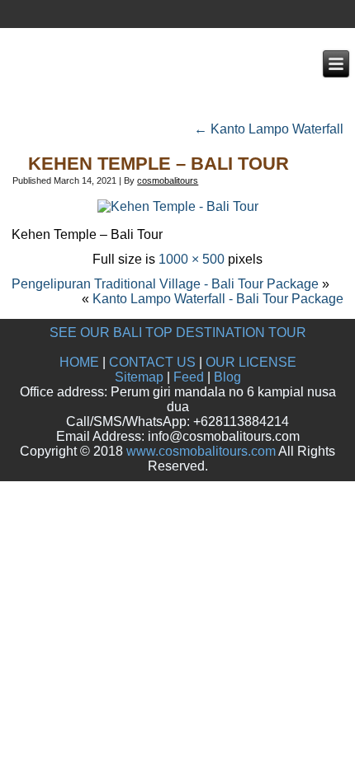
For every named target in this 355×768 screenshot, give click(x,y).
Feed (188, 377)
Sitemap (139, 377)
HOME (79, 362)
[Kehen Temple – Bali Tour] (178, 206)
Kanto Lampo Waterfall (268, 129)
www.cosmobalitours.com (201, 451)
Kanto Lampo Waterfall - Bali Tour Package (217, 299)
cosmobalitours (167, 180)
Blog (227, 377)
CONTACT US (152, 362)
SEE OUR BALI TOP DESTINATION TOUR (178, 332)
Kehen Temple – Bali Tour (158, 163)
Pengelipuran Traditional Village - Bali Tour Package (165, 284)
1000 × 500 (192, 259)
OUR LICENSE (251, 362)
